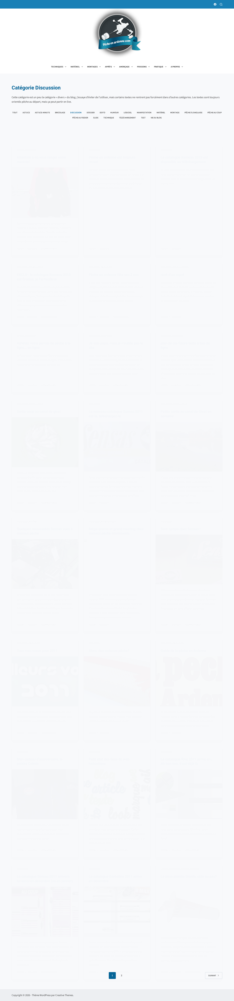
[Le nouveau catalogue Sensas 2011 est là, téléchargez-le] (117, 447)
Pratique (158, 66)
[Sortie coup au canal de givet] (45, 442)
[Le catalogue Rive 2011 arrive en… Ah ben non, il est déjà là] (189, 794)
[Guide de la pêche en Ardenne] (189, 681)
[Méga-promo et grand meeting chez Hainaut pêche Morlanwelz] (117, 564)
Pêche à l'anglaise (193, 112)
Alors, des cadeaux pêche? (109, 651)
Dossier (91, 112)
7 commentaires (121, 317)
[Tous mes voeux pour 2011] (45, 681)
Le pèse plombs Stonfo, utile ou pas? (189, 876)
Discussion (76, 112)
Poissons (142, 66)
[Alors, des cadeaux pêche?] (117, 681)
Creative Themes (64, 995)
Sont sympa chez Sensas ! (180, 529)
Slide (95, 117)
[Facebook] (215, 4)
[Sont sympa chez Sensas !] (189, 559)
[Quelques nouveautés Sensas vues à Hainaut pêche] (45, 564)
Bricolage (60, 112)
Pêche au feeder (80, 117)
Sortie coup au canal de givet (39, 412)
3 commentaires (49, 248)
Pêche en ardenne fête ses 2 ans (114, 275)
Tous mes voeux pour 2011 (37, 651)
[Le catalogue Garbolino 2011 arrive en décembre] (117, 912)
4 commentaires (193, 385)
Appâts (108, 66)
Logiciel (128, 112)
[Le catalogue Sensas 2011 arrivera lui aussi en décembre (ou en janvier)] (45, 912)
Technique (108, 117)
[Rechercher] (221, 4)
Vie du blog (156, 117)
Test (143, 117)
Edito (102, 112)
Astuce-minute (42, 112)
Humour (114, 112)
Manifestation (144, 112)
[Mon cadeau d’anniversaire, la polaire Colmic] (45, 794)
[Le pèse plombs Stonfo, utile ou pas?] (189, 907)
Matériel (75, 66)
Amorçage (124, 66)
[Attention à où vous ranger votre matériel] (45, 192)
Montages (92, 66)
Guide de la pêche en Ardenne (183, 651)
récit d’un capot (172, 275)
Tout (14, 112)
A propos (175, 66)
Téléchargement (127, 117)
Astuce (26, 112)
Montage (174, 112)
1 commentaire (48, 385)
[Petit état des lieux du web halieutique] (117, 794)
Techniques (57, 66)
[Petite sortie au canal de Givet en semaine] (189, 447)
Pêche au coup (214, 112)
